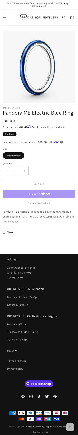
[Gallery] (39, 67)
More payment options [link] (39, 202)
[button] (5, 17)
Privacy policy (62, 426)
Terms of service (40, 432)
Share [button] (10, 232)
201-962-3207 (15, 277)
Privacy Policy (15, 368)
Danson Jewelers (25, 426)
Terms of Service (16, 360)
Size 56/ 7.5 (15, 156)
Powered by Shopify (42, 426)
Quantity (7, 163)
